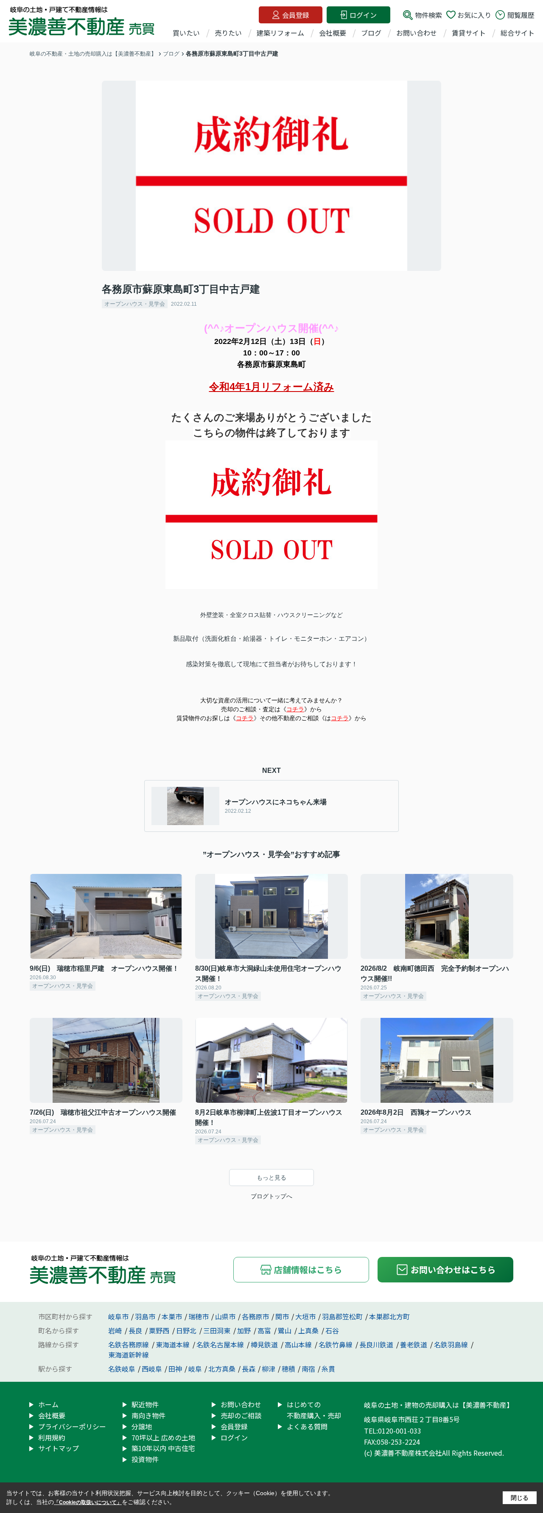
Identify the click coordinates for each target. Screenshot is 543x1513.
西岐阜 (152, 1369)
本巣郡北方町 (389, 1316)
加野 (244, 1330)
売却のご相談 (241, 1415)
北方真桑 (221, 1369)
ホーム (48, 1404)
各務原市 (255, 1316)
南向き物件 (148, 1415)
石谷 (332, 1330)
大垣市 (305, 1316)
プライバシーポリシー (72, 1426)
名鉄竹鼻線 (336, 1344)
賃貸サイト (469, 33)
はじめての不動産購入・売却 (314, 1409)
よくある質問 (307, 1426)
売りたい (228, 33)
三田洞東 (217, 1330)
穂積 (288, 1369)
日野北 (187, 1330)
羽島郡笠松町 (342, 1316)
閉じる (520, 1497)
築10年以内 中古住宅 (163, 1448)
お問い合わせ (416, 33)
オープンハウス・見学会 (134, 304)
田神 (175, 1369)
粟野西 (160, 1330)
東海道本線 (173, 1344)
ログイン (363, 15)
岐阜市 (118, 1316)
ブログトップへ (271, 1196)
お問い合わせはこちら (453, 1269)
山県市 (225, 1316)
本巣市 (172, 1316)
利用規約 (51, 1437)
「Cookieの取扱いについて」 (88, 1502)
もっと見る (271, 1177)
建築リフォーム (280, 33)
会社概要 (332, 33)
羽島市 (145, 1316)
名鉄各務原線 (129, 1344)
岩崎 (115, 1330)
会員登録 (295, 15)
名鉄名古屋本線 (221, 1344)
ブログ (371, 33)
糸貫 (328, 1369)
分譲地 (142, 1426)
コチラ (295, 709)
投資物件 (145, 1459)
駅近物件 (145, 1404)
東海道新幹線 (128, 1355)
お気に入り (474, 15)
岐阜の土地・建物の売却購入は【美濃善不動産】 (438, 1405)
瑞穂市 (198, 1316)
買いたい (186, 33)
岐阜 (195, 1369)
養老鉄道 (414, 1344)
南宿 (308, 1369)
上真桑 (309, 1330)
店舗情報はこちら (308, 1269)
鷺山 (285, 1330)
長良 (136, 1330)
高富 (265, 1330)
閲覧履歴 (521, 15)
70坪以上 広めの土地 (163, 1437)
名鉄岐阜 (121, 1369)
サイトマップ (58, 1448)
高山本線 (299, 1344)
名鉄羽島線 (452, 1344)
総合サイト (518, 33)
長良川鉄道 (377, 1344)
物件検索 (428, 15)
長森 (248, 1369)
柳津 (268, 1369)
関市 (282, 1316)
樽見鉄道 (265, 1344)
